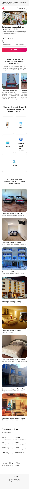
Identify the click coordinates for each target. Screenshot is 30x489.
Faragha (11, 481)
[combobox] (14, 39)
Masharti (17, 481)
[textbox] (8, 45)
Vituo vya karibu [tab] (6, 432)
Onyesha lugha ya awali (9, 4)
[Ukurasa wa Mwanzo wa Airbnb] (3, 8)
